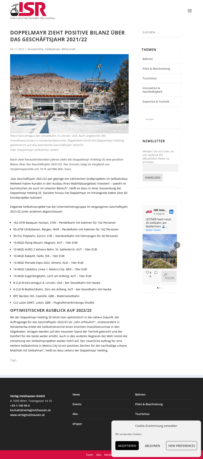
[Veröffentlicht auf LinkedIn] (171, 211)
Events (77, 404)
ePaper (77, 424)
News (76, 394)
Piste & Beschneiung (156, 68)
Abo (75, 414)
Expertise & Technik (156, 101)
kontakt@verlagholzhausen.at (30, 410)
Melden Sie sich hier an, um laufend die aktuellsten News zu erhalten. (159, 157)
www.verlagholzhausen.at (27, 415)
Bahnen (148, 59)
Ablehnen (152, 446)
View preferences (181, 446)
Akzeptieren (127, 446)
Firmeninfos (35, 49)
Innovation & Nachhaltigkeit (152, 89)
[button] (142, 245)
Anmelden (152, 177)
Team (89, 455)
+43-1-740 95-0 (20, 405)
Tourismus (150, 78)
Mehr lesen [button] (153, 230)
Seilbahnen (52, 49)
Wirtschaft (68, 49)
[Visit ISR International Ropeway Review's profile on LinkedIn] (149, 212)
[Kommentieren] (154, 276)
